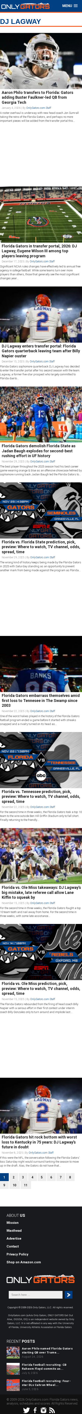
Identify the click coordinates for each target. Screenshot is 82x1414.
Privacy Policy (17, 1254)
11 (25, 1185)
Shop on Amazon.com (24, 1262)
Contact (13, 1246)
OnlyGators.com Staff (38, 107)
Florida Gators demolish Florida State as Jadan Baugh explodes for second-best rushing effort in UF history (38, 451)
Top (78, 1410)
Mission (13, 1223)
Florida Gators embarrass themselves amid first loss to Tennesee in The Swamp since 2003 (41, 700)
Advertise (14, 1238)
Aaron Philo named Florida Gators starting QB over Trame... (47, 1350)
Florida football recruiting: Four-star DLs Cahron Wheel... (46, 1383)
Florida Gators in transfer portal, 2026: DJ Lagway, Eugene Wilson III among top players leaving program (39, 251)
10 (14, 1185)
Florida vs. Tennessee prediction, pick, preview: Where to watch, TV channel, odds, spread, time (41, 796)
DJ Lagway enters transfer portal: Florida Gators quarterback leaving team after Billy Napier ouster (41, 351)
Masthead (14, 1231)
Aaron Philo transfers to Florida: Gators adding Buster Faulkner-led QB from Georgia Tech (37, 97)
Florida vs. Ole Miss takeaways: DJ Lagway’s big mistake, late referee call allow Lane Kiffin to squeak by (41, 892)
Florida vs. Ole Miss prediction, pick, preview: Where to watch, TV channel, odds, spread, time (41, 988)
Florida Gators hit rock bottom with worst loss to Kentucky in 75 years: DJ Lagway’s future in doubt (39, 1142)
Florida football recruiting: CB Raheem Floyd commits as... (44, 1366)
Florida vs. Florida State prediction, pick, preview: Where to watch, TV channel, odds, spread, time (41, 547)
